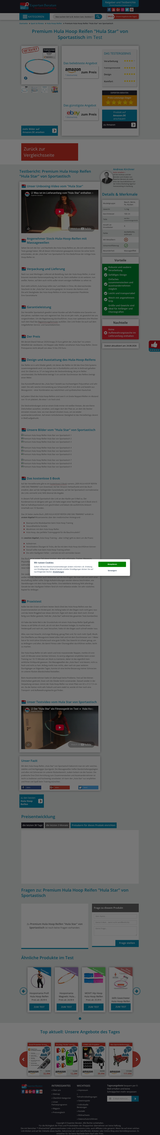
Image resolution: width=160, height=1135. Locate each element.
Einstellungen (58, 572)
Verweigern (112, 571)
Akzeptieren (112, 564)
